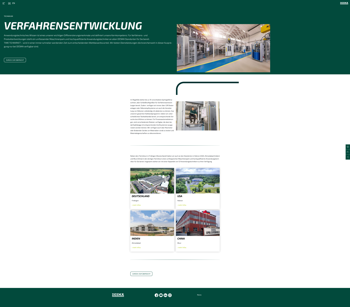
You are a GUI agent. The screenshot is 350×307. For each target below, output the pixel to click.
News (199, 295)
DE (9, 3)
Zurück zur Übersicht (15, 60)
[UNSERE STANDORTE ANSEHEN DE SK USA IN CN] (348, 147)
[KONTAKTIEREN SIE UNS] (348, 152)
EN (13, 3)
